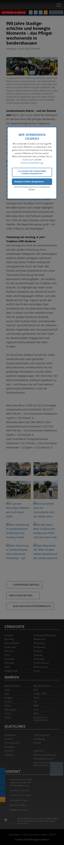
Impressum (28, 159)
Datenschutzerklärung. (32, 162)
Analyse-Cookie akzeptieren (29, 181)
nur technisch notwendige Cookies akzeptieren (32, 172)
